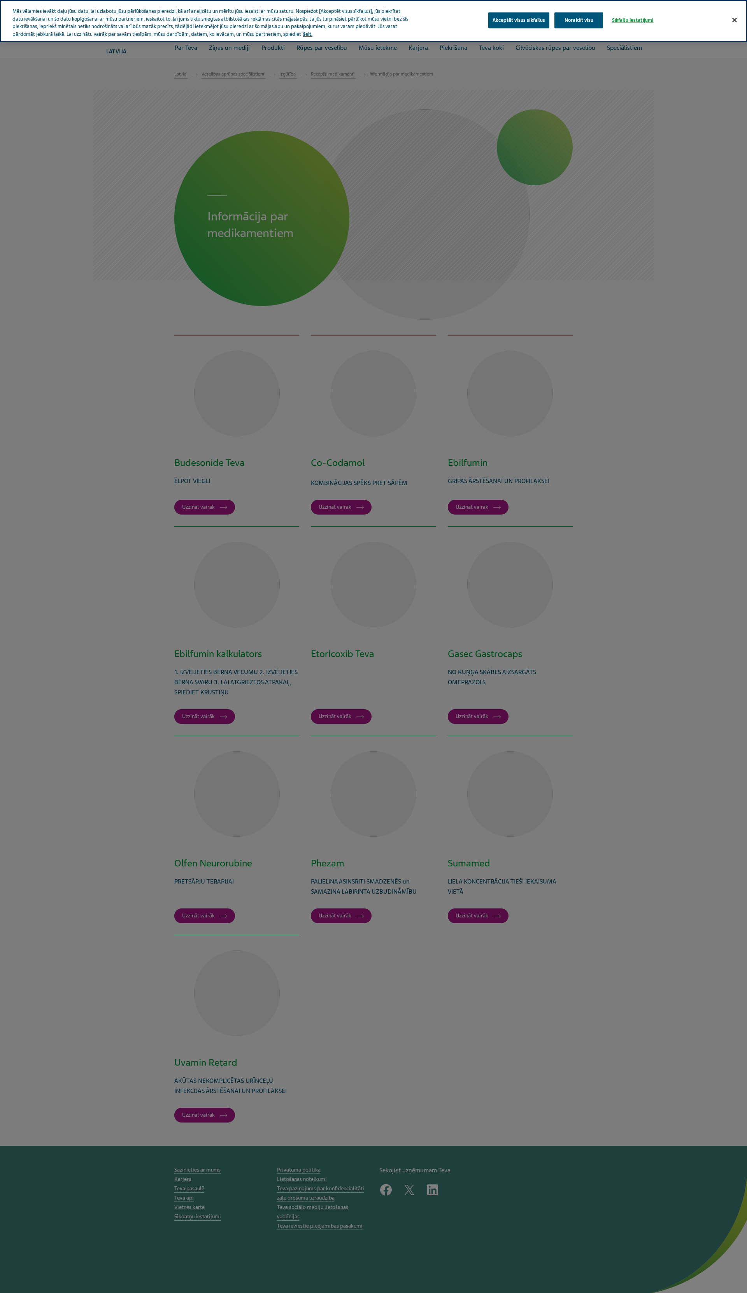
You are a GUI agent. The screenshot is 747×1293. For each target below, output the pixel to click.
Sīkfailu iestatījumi (633, 20)
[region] (373, 21)
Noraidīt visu (579, 20)
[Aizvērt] (734, 20)
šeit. (307, 34)
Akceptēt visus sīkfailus (519, 20)
